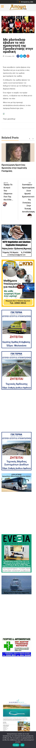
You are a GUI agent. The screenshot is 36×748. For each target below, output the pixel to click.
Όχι (22, 745)
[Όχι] (33, 740)
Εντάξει (16, 745)
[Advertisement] (18, 411)
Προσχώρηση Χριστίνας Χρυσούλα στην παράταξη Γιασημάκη (14, 167)
